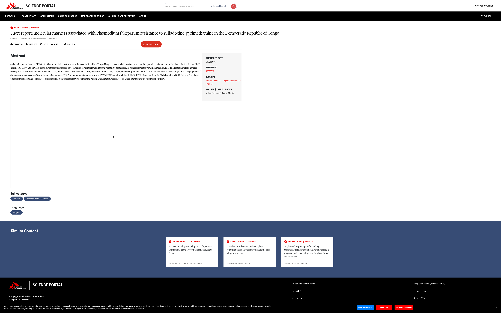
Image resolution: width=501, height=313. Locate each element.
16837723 (210, 71)
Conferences (29, 16)
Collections (47, 16)
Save (45, 44)
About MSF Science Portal (304, 284)
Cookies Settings (365, 307)
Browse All (11, 16)
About (142, 16)
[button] (487, 16)
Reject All (384, 307)
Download (152, 44)
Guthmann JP (52, 38)
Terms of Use (419, 298)
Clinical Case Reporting (121, 16)
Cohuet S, (14, 38)
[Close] (497, 307)
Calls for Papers (67, 16)
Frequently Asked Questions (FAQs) (429, 284)
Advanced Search (218, 6)
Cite (56, 44)
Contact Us (297, 298)
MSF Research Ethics (92, 16)
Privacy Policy (420, 291)
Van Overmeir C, (42, 38)
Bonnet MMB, (23, 38)
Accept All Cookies (404, 307)
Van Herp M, (32, 38)
